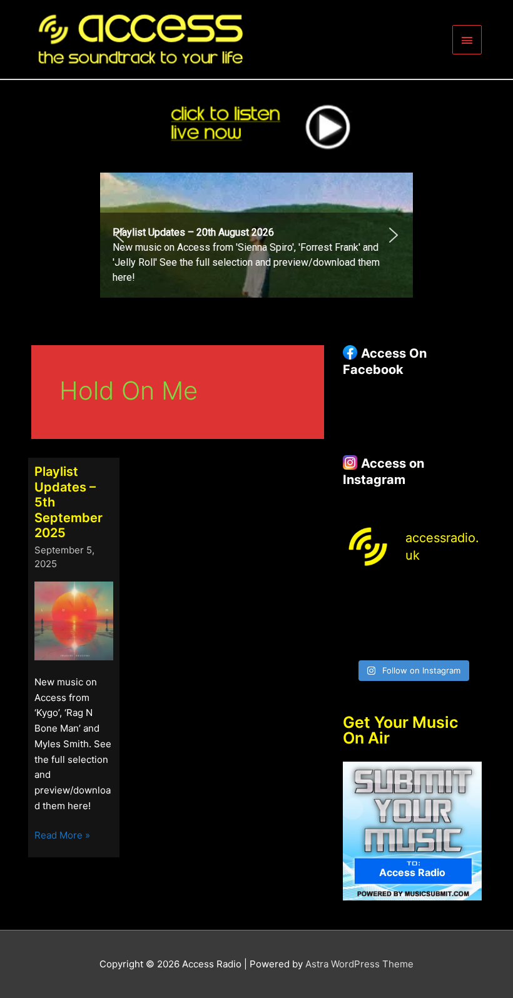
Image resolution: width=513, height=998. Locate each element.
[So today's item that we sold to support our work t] (430, 618)
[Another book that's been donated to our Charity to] (394, 618)
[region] (256, 235)
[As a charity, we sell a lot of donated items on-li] (358, 641)
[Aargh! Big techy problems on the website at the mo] (394, 595)
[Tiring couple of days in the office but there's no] (394, 641)
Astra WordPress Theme (359, 964)
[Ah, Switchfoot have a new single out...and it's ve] (358, 618)
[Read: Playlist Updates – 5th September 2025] (73, 621)
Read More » (62, 836)
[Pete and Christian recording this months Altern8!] (430, 595)
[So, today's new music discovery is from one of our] (467, 595)
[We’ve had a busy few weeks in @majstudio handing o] (358, 595)
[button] (256, 235)
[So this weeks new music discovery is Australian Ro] (467, 618)
